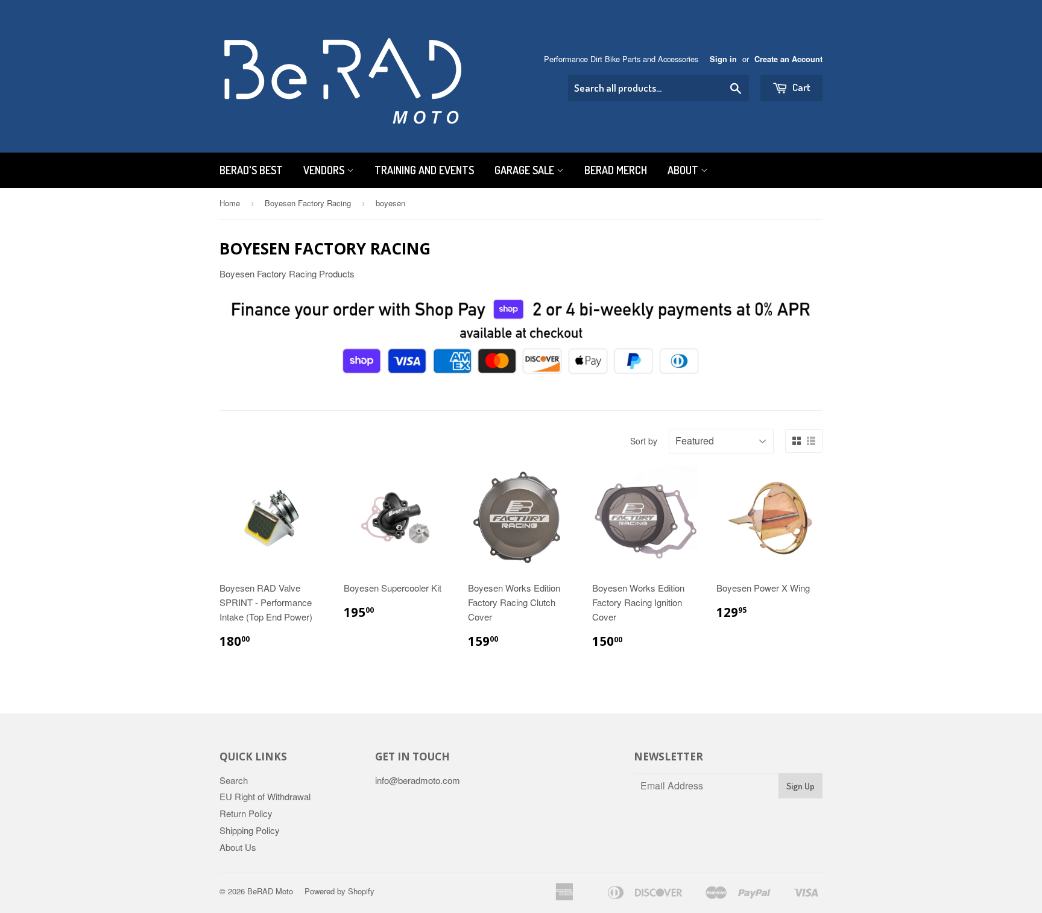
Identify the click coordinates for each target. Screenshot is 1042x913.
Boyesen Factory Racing (308, 203)
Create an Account (788, 59)
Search (233, 780)
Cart (800, 87)
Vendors (325, 170)
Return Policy (246, 813)
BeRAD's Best (251, 170)
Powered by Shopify (339, 891)
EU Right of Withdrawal (265, 796)
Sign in (723, 59)
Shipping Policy (249, 830)
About (684, 170)
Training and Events (424, 170)
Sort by (643, 441)
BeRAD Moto (270, 891)
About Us (237, 847)
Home (229, 203)
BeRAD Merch (615, 170)
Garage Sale (525, 170)
